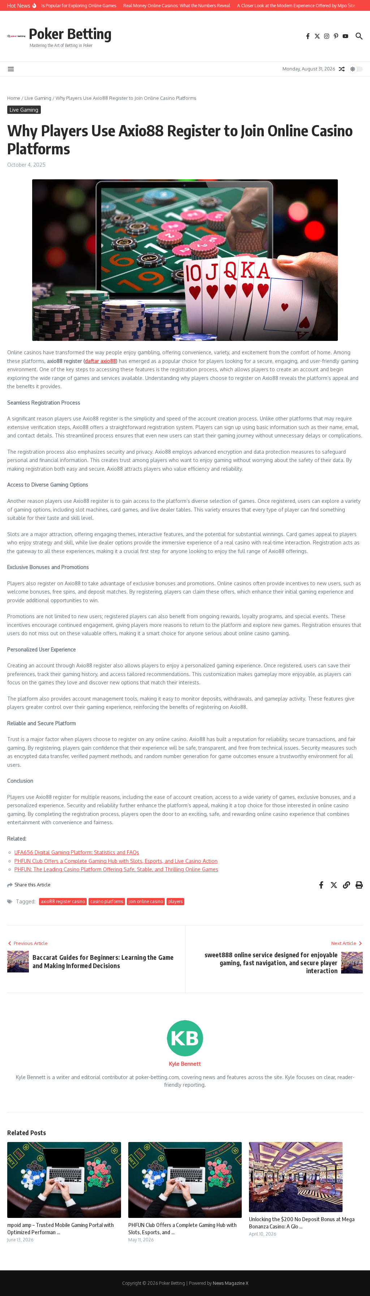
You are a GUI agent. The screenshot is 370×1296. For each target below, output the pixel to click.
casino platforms (106, 901)
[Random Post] (342, 69)
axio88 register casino (63, 901)
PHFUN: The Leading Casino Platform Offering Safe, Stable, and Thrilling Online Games (116, 869)
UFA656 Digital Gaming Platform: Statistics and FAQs (76, 852)
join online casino (146, 901)
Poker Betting (70, 33)
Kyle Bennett (185, 1063)
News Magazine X (230, 1283)
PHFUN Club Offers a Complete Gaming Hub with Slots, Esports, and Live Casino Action (116, 861)
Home (13, 98)
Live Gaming (38, 98)
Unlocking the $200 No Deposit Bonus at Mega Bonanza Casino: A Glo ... (301, 1222)
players (175, 901)
